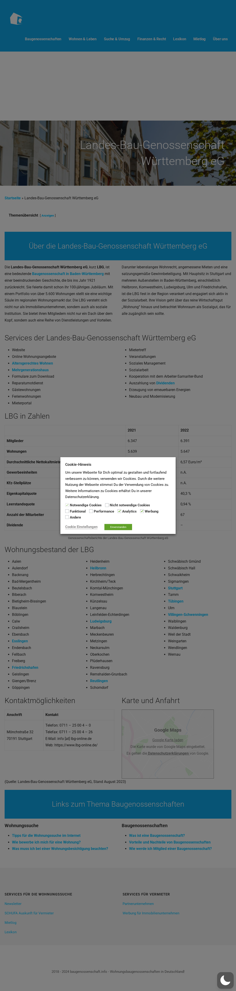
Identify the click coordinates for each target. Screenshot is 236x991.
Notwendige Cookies (86, 505)
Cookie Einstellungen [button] (81, 526)
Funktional (78, 511)
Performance (104, 511)
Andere (75, 517)
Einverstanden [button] (118, 526)
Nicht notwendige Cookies (130, 505)
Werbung (152, 511)
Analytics (129, 511)
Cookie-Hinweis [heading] (78, 464)
